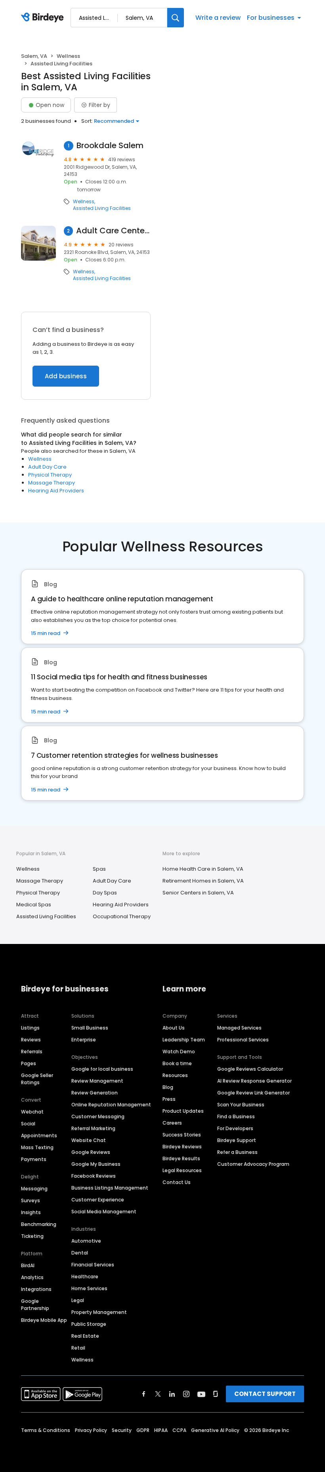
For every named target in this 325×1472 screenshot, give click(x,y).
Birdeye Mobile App (44, 1320)
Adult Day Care (47, 467)
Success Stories (181, 1134)
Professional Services (243, 1039)
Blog (167, 1087)
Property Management (99, 1312)
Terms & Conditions (45, 1430)
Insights (31, 1212)
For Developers (235, 1128)
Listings (30, 1027)
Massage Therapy (51, 482)
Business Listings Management (109, 1187)
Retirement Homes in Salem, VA (203, 881)
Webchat (32, 1111)
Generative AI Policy (215, 1430)
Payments (33, 1159)
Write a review (218, 17)
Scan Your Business (240, 1104)
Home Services (89, 1288)
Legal (77, 1300)
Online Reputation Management (111, 1104)
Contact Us (176, 1182)
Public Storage (88, 1324)
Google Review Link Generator (253, 1092)
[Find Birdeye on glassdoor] (215, 1394)
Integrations (36, 1289)
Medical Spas (33, 904)
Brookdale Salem (109, 146)
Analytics (32, 1277)
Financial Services (92, 1264)
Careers (172, 1122)
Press (169, 1099)
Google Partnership (35, 1305)
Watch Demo (178, 1051)
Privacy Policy (91, 1430)
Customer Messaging (97, 1116)
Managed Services (239, 1027)
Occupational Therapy (122, 916)
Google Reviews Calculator (250, 1069)
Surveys (30, 1200)
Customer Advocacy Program (253, 1164)
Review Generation (94, 1092)
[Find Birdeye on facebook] (144, 1394)
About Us (173, 1027)
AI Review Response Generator (254, 1080)
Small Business (89, 1027)
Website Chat (88, 1140)
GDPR (142, 1430)
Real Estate (85, 1336)
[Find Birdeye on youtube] (201, 1394)
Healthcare (84, 1276)
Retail (78, 1347)
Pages (28, 1063)
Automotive (86, 1240)
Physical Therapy (50, 475)
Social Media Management (103, 1211)
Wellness (68, 56)
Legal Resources (182, 1170)
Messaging (34, 1188)
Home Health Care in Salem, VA (202, 869)
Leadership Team (183, 1039)
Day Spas (105, 892)
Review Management (97, 1080)
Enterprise (83, 1039)
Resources (175, 1075)
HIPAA (161, 1430)
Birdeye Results (181, 1158)
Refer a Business (237, 1152)
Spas (99, 869)
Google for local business (102, 1069)
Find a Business (236, 1116)
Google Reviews (90, 1152)
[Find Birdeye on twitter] (158, 1394)
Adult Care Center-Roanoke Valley (113, 231)
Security (122, 1430)
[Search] (175, 17)
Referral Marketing (93, 1128)
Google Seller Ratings (37, 1079)
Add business (66, 376)
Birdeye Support (236, 1140)
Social (28, 1123)
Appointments (39, 1135)
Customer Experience (97, 1199)
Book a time (177, 1063)
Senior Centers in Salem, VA (198, 892)
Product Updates (183, 1111)
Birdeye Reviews (182, 1146)
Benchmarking (38, 1224)
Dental (79, 1252)
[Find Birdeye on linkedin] (172, 1394)
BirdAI (27, 1265)
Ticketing (32, 1236)
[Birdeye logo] (44, 17)
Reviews (31, 1039)
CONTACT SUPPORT (265, 1394)
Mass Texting (37, 1147)
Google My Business (95, 1164)
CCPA (179, 1430)
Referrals (31, 1051)
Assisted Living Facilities (102, 208)
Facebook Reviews (93, 1176)
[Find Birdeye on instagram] (186, 1394)
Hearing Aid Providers (56, 490)
